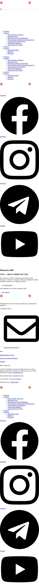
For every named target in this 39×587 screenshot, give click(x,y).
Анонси (6, 46)
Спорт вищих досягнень (15, 34)
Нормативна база (13, 50)
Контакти (11, 53)
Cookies (2, 361)
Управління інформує (14, 43)
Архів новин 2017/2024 (15, 45)
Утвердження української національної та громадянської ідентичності (21, 40)
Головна (6, 31)
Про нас (6, 48)
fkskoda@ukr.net (17, 372)
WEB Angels (15, 382)
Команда (10, 52)
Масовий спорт (13, 36)
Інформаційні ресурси (7, 355)
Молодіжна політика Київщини (18, 38)
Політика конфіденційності (9, 358)
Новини (6, 33)
